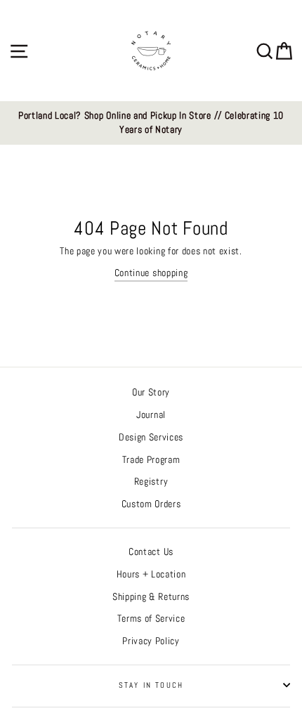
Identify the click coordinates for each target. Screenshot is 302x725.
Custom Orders (151, 504)
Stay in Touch (151, 685)
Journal (151, 415)
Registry (151, 482)
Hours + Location (151, 574)
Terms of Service (151, 619)
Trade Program (151, 460)
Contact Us (151, 552)
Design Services (151, 437)
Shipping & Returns (151, 597)
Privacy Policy (151, 641)
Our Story (151, 392)
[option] (151, 123)
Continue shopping (151, 273)
